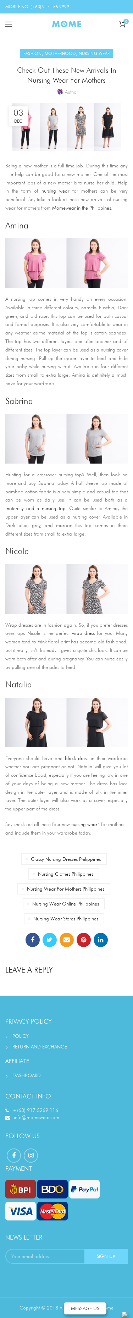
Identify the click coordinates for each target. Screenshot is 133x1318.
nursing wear (84, 824)
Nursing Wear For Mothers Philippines (65, 889)
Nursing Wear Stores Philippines (65, 918)
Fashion (32, 53)
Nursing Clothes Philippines (65, 874)
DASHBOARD (26, 1075)
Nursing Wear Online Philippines (65, 904)
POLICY (20, 1036)
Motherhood (60, 53)
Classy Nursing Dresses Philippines (66, 859)
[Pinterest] (84, 940)
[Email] (67, 940)
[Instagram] (31, 1155)
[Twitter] (50, 940)
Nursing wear (94, 53)
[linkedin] (101, 940)
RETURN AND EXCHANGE (39, 1047)
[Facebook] (33, 940)
